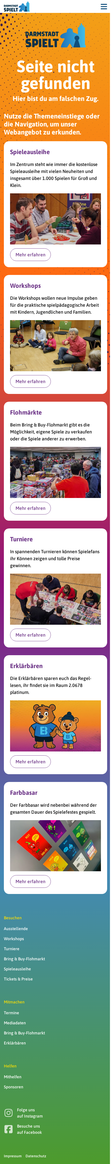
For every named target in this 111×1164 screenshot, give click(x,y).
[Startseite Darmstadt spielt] (56, 35)
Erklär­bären (15, 1043)
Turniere (11, 948)
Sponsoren (13, 1086)
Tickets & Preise (18, 979)
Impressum (13, 1156)
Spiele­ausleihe (17, 969)
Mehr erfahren (30, 254)
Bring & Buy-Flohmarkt (24, 958)
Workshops (14, 938)
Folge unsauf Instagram (30, 1112)
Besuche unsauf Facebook (29, 1129)
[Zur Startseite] (17, 6)
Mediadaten (15, 1022)
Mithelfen (12, 1076)
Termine (11, 1012)
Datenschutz (36, 1156)
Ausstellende (16, 928)
